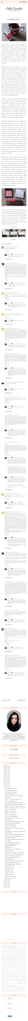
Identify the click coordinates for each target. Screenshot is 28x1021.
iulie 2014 (8, 867)
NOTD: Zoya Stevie (10, 811)
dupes (3, 959)
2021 (5, 774)
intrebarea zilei (6, 968)
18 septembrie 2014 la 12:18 (18, 254)
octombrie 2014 (9, 792)
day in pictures (13, 954)
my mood (22, 969)
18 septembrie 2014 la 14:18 (19, 382)
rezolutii (24, 983)
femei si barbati (8, 961)
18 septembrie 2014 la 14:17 (13, 353)
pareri (5, 974)
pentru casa (20, 974)
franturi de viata (18, 961)
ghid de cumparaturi (14, 963)
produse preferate (7, 980)
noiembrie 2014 (9, 790)
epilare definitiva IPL (15, 959)
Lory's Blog (7, 655)
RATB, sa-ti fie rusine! (11, 813)
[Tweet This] (14, 239)
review (19, 983)
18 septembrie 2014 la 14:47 (14, 493)
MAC (18, 969)
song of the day (8, 987)
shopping (16, 17)
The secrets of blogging (11, 816)
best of (7, 949)
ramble (11, 17)
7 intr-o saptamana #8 (10, 801)
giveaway (23, 963)
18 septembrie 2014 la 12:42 (17, 313)
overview (23, 973)
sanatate (4, 986)
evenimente (23, 959)
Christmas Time (11, 953)
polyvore (11, 976)
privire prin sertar (13, 978)
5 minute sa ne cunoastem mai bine (14, 854)
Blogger (20, 939)
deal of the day (10, 956)
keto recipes (10, 969)
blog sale (18, 949)
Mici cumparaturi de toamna (12, 842)
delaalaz (17, 956)
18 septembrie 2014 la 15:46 (18, 457)
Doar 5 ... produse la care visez (13, 799)
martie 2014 (8, 874)
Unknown (6, 292)
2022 (5, 772)
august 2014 (8, 866)
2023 (5, 771)
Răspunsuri (8, 252)
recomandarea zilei (20, 981)
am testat (24, 948)
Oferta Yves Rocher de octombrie (14, 795)
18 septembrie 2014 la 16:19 (16, 484)
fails (3, 961)
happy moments (19, 964)
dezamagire (10, 958)
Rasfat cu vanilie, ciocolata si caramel (15, 807)
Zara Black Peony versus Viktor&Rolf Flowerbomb (15, 832)
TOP (12, 989)
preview (20, 976)
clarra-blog (7, 263)
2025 (5, 767)
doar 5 (17, 958)
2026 (5, 765)
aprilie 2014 (8, 873)
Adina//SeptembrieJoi (9, 581)
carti (22, 951)
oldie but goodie (16, 973)
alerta (13, 948)
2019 (5, 778)
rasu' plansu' (10, 981)
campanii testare (15, 951)
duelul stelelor (22, 958)
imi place (10, 966)
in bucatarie (20, 966)
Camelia (9, 254)
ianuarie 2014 (9, 878)
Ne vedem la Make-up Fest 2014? (14, 802)
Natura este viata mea (9, 382)
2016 (5, 783)
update (19, 989)
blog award (12, 949)
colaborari (18, 953)
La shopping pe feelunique (12, 862)
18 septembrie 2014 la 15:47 (18, 502)
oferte (10, 973)
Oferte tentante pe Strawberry (13, 856)
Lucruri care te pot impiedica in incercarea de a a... (13, 836)
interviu (24, 966)
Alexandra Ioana (8, 328)
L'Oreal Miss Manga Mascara (12, 823)
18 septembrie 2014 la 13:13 (16, 328)
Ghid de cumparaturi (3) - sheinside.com (12, 858)
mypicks (7, 971)
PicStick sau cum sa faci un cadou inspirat (14, 828)
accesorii (4, 948)
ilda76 (6, 628)
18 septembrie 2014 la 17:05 (13, 552)
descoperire (23, 956)
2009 (5, 887)
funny (25, 961)
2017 (5, 781)
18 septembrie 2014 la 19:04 (18, 581)
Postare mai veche (22, 700)
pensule (16, 974)
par (3, 975)
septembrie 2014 (9, 794)
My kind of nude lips (10, 825)
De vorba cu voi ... (9, 819)
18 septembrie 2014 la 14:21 (13, 415)
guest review (11, 964)
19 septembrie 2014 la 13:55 (18, 619)
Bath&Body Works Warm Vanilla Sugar (15, 804)
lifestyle (15, 969)
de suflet (21, 955)
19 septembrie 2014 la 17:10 (18, 647)
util (23, 989)
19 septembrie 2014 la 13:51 (18, 568)
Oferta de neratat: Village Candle (14, 806)
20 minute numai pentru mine (13, 849)
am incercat (18, 948)
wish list (13, 991)
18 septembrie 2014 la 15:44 (18, 429)
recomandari (5, 983)
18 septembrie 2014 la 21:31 (13, 610)
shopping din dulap (20, 986)
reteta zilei (12, 983)
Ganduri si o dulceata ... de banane (14, 852)
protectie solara (17, 980)
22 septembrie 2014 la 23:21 (14, 655)
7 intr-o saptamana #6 (10, 826)
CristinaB (6, 493)
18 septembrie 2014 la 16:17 (18, 476)
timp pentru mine (6, 989)
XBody (21, 991)
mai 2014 (7, 871)
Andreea (6, 552)
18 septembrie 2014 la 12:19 (14, 263)
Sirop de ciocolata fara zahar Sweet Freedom (14, 840)
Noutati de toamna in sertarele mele (14, 821)
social (3, 987)
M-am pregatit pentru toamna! (13, 864)
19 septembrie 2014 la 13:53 (18, 598)
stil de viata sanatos (18, 987)
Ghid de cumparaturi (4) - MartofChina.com (12, 844)
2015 (5, 785)
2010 (5, 885)
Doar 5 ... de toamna (10, 809)
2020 (5, 776)
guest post (4, 964)
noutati (19, 971)
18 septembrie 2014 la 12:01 (12, 246)
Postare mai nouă (6, 700)
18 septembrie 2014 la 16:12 (16, 466)
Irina (6, 246)
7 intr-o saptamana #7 (10, 814)
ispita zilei (19, 968)
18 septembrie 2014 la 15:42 (18, 368)
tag (25, 987)
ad (7, 948)
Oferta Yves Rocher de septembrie (14, 860)
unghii (15, 989)
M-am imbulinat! (9, 850)
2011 (5, 883)
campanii (8, 951)
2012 (5, 882)
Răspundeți (7, 250)
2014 (5, 787)
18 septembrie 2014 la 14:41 (13, 442)
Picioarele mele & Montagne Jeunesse (15, 834)
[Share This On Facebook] (12, 239)
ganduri (4, 963)
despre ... (4, 958)
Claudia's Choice (8, 313)
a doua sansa (22, 946)
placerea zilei (6, 976)
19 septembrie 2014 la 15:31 (12, 628)
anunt (3, 949)
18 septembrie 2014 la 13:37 (18, 320)
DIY (14, 958)
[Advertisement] (14, 928)
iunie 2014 (8, 869)
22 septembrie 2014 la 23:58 (18, 672)
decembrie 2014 (9, 788)
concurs (23, 953)
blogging (24, 949)
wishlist (18, 991)
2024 (5, 769)
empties (7, 959)
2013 (5, 880)
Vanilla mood (8, 847)
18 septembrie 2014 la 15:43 (18, 406)
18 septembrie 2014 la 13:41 (18, 343)
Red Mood (7, 797)
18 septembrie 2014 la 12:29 (14, 292)
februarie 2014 (9, 876)
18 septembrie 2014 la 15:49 (18, 537)
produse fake (22, 978)
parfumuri (10, 975)
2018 (5, 779)
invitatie (13, 968)
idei (5, 966)
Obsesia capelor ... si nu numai (13, 818)
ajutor (9, 948)
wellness (9, 991)
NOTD (13, 971)
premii (16, 976)
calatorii (4, 951)
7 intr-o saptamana (10, 946)
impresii (15, 966)
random (3, 981)
